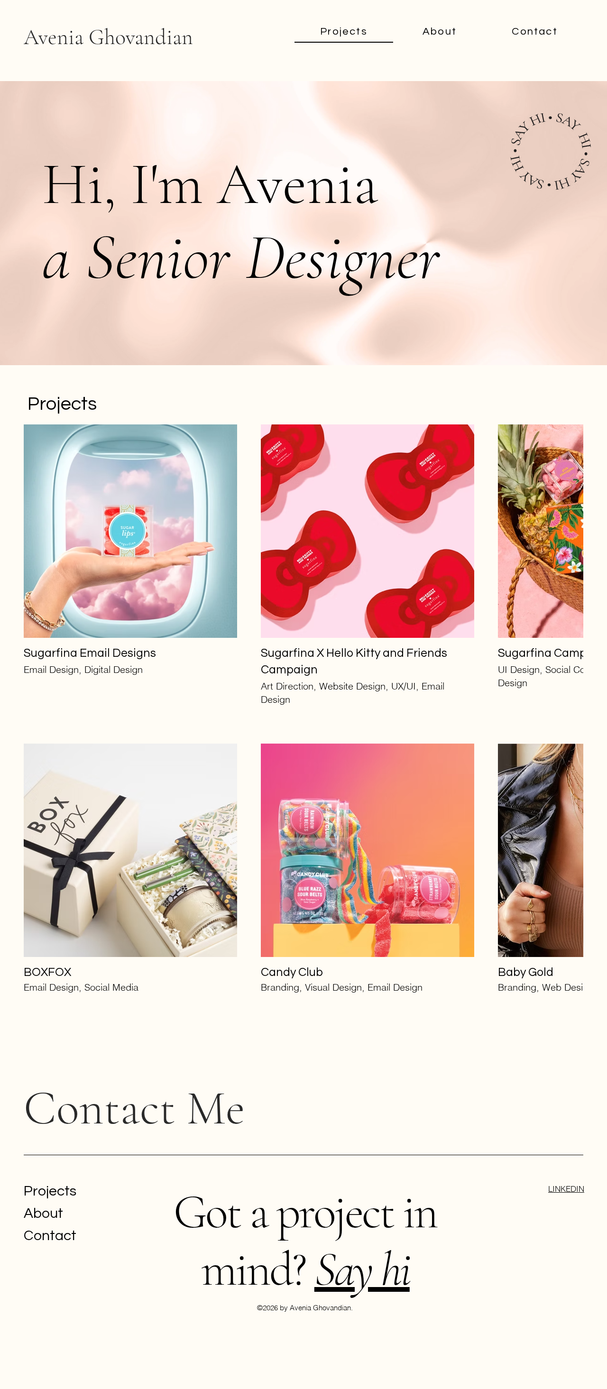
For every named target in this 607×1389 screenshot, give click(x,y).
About (43, 1128)
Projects (50, 1105)
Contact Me (134, 1023)
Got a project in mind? (305, 1155)
